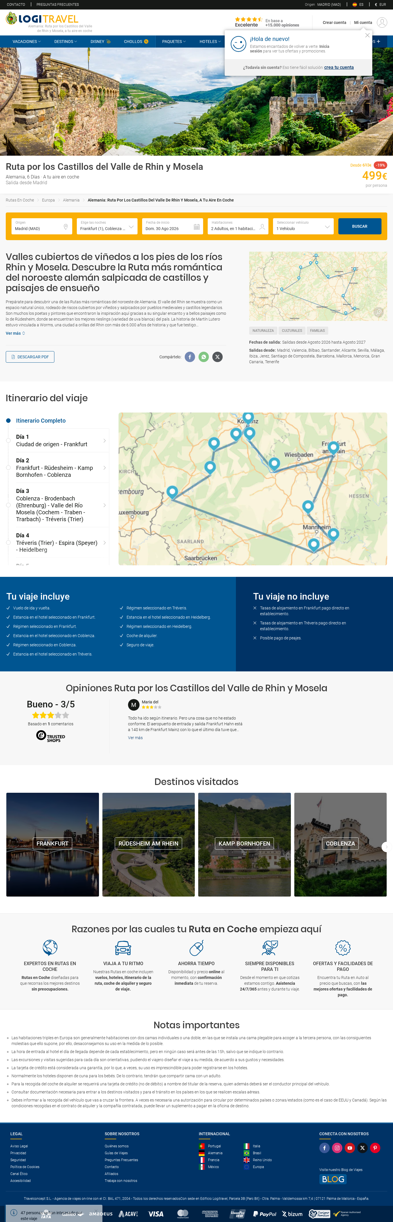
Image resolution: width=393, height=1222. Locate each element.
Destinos (63, 41)
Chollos (133, 41)
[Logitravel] (267, 22)
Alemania (71, 200)
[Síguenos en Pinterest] (376, 1148)
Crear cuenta (334, 22)
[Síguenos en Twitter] (363, 1148)
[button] (107, 226)
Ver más (135, 737)
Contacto (16, 5)
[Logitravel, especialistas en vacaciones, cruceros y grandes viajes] (49, 18)
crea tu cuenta (339, 67)
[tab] (57, 421)
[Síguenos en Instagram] (338, 1148)
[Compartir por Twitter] (217, 357)
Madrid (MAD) (323, 5)
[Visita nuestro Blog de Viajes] (351, 1179)
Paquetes (172, 41)
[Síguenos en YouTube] (351, 1148)
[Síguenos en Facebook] (325, 1148)
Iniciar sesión (349, 43)
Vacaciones (25, 41)
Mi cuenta (363, 22)
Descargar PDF (33, 357)
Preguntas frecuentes (58, 5)
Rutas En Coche (20, 200)
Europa (48, 200)
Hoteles (208, 41)
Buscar (359, 226)
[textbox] (42, 226)
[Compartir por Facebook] (190, 357)
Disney (97, 41)
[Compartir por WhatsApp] (204, 357)
